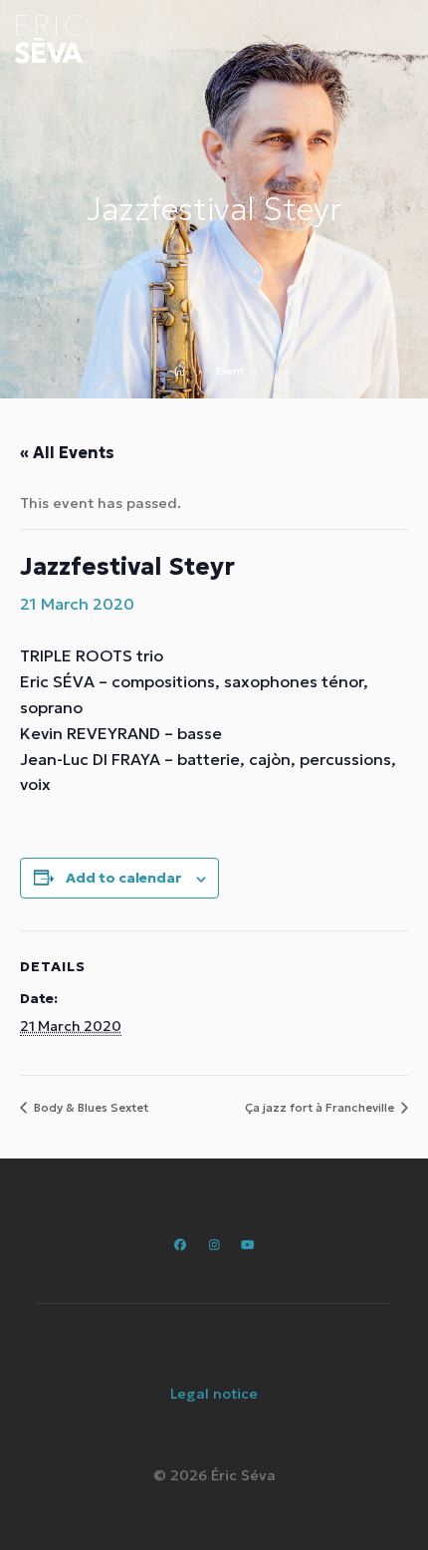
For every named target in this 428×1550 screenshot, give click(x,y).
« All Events (67, 452)
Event (230, 372)
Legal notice (214, 1394)
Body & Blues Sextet (89, 1107)
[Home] (186, 372)
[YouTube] (247, 1244)
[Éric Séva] (49, 37)
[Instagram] (213, 1244)
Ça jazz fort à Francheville (321, 1107)
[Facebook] (180, 1244)
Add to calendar (123, 878)
